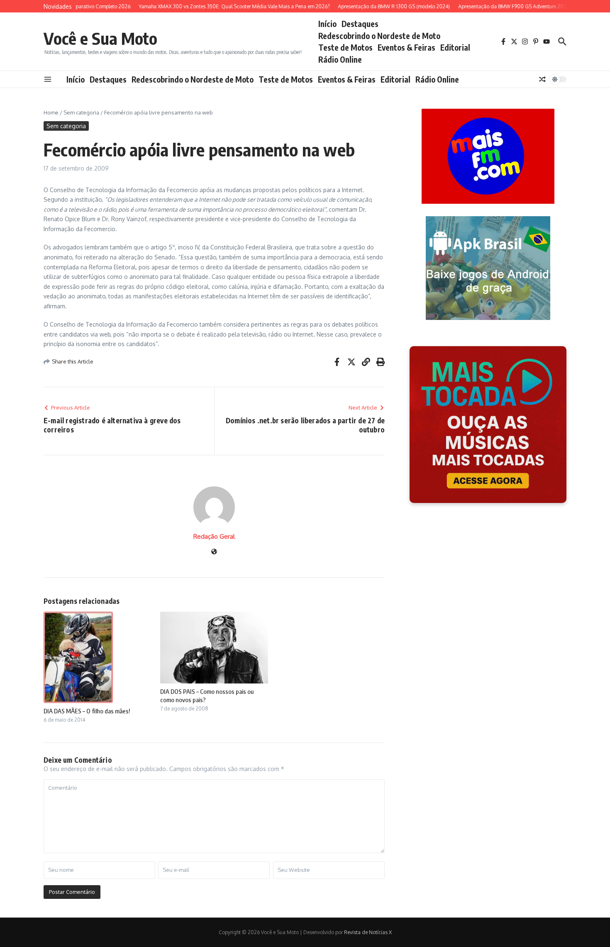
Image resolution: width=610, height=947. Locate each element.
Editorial (455, 47)
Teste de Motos (345, 47)
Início (327, 24)
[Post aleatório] (542, 79)
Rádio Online (340, 59)
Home (51, 112)
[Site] (214, 552)
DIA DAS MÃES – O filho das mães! (87, 711)
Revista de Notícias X (368, 932)
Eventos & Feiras (406, 47)
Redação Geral (214, 536)
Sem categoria (81, 112)
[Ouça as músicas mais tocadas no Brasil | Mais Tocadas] (488, 424)
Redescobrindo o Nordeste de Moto (379, 36)
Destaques (360, 24)
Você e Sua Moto (100, 38)
